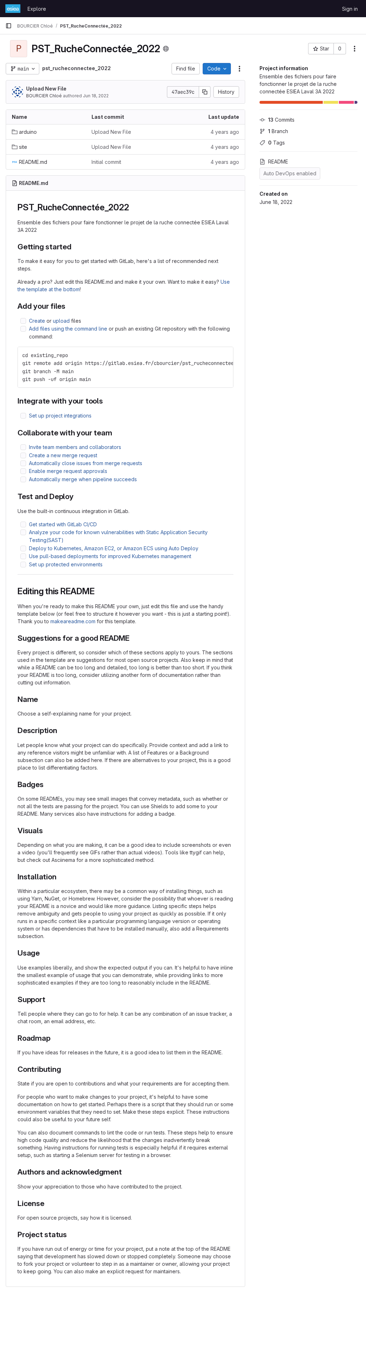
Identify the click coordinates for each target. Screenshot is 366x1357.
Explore (37, 9)
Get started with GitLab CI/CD (63, 524)
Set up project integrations (60, 416)
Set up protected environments (66, 564)
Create (37, 321)
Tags (276, 143)
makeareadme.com (72, 621)
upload (61, 321)
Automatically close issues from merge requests (85, 463)
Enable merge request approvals (68, 471)
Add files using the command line (68, 329)
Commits (281, 120)
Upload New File (46, 89)
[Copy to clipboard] (225, 355)
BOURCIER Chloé (44, 95)
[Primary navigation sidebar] (8, 25)
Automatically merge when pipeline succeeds (83, 479)
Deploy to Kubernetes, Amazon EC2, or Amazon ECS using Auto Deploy (113, 548)
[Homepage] (13, 8)
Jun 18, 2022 (96, 95)
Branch (278, 131)
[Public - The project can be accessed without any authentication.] (166, 49)
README (278, 161)
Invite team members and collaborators (75, 447)
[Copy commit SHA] (205, 92)
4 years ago (225, 132)
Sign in (350, 9)
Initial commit (106, 162)
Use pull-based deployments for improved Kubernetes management (110, 556)
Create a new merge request (63, 455)
